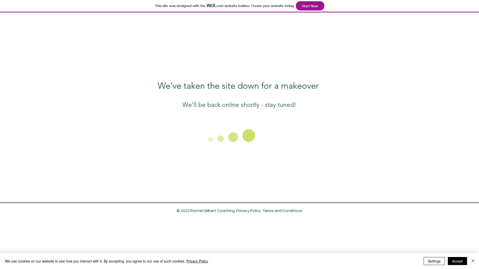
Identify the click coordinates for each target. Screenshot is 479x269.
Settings (434, 261)
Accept (457, 261)
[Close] (473, 261)
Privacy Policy (248, 211)
